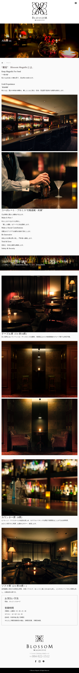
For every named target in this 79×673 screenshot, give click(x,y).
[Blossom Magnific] (39, 12)
